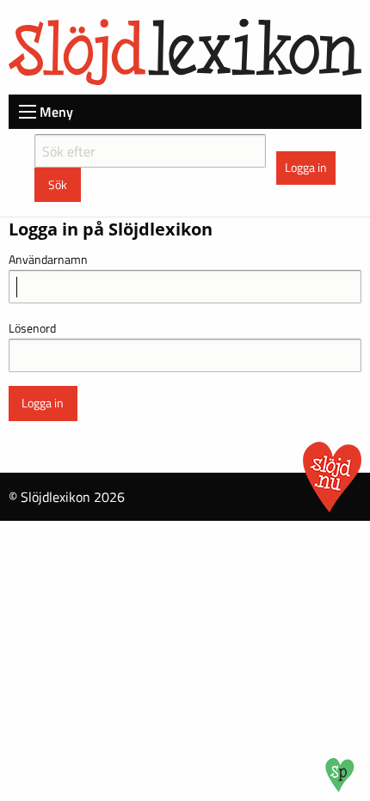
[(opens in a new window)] (340, 787)
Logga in (306, 167)
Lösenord (32, 328)
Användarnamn (48, 259)
